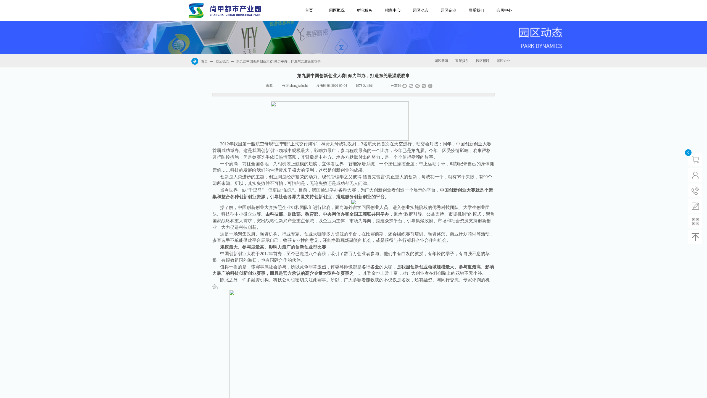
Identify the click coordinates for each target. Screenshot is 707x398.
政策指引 (462, 61)
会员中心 (504, 10)
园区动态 (420, 10)
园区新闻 (441, 61)
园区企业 (448, 10)
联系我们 (476, 10)
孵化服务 (365, 10)
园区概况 (337, 10)
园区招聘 (482, 61)
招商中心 (392, 10)
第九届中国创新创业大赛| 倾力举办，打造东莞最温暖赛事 (278, 61)
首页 (309, 10)
